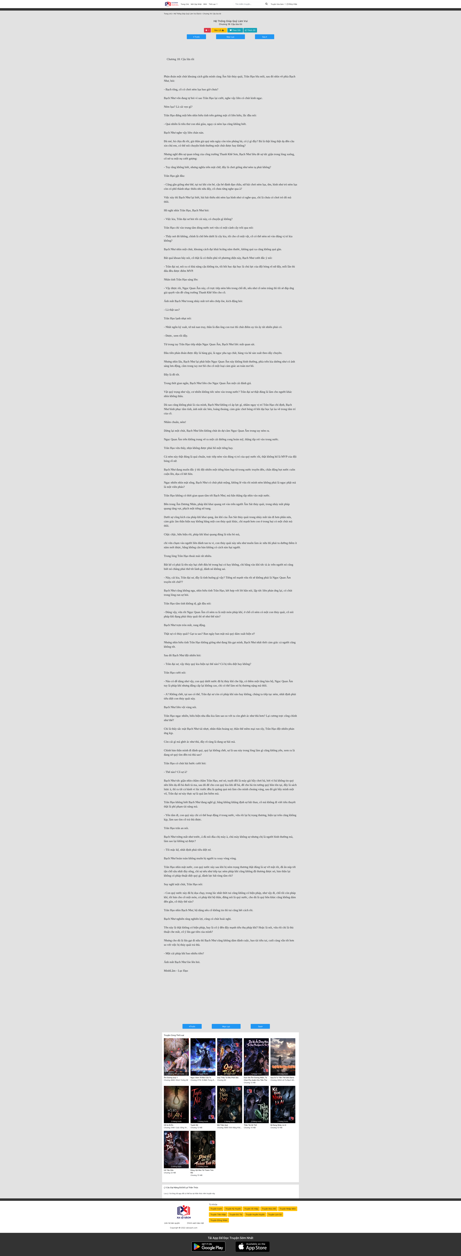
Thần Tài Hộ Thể (250, 1125)
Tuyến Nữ (194, 1125)
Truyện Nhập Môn (288, 1209)
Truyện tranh (216, 1209)
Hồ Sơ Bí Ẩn (168, 1125)
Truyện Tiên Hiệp (218, 1214)
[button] (278, 4)
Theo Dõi (236, 30)
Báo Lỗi (218, 30)
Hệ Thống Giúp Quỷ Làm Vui (231, 21)
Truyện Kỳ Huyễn (233, 1209)
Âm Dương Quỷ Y (171, 1077)
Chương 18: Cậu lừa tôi (230, 24)
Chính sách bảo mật (195, 1223)
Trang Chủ (185, 4)
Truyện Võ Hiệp (251, 1209)
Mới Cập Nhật (197, 4)
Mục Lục (230, 37)
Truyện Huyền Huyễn (255, 1214)
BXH (205, 4)
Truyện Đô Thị (235, 1214)
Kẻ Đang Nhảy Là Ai (278, 1125)
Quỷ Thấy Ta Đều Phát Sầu (227, 1077)
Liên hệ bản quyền (172, 1223)
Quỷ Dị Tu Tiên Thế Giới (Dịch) (282, 1077)
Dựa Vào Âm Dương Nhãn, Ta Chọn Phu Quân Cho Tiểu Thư (255, 1078)
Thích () (251, 30)
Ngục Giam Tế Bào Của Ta (201, 1077)
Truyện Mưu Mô (269, 1209)
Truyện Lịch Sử (275, 1214)
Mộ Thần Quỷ (222, 1125)
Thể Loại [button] (212, 4)
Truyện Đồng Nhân (218, 1220)
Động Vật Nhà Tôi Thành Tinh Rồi (202, 1171)
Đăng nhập (292, 4)
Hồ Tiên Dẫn (168, 1170)
